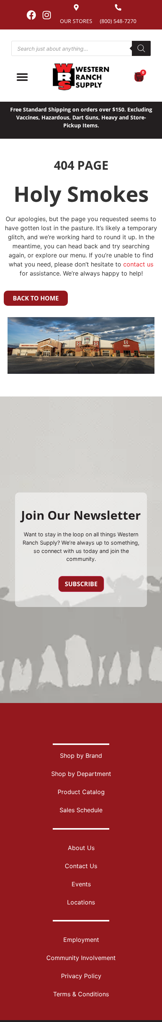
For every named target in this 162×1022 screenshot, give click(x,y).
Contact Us (81, 866)
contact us (138, 264)
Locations (81, 902)
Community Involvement (81, 958)
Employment (81, 939)
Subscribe (81, 584)
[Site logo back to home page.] (81, 76)
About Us (81, 848)
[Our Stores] (76, 7)
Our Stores (76, 21)
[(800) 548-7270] (118, 7)
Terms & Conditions (81, 994)
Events (81, 884)
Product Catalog (81, 792)
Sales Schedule (81, 810)
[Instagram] (46, 14)
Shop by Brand (81, 755)
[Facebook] (31, 14)
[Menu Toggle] (22, 77)
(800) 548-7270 (118, 21)
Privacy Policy (81, 976)
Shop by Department (81, 773)
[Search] (141, 48)
